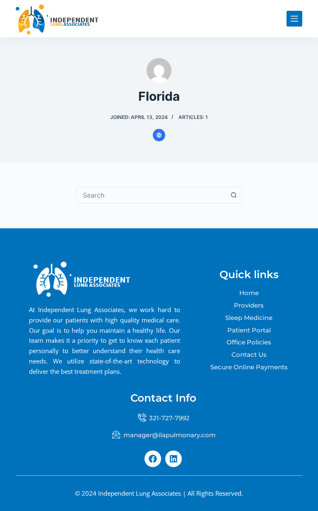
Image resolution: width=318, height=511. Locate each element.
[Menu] (294, 19)
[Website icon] (159, 135)
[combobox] (151, 195)
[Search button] (233, 195)
